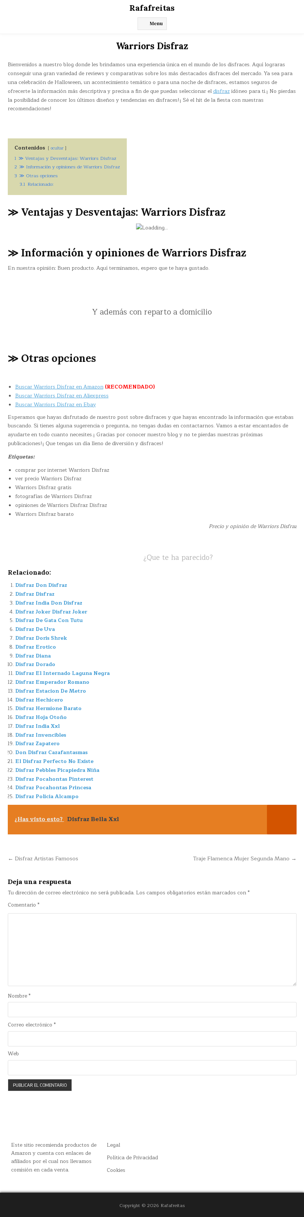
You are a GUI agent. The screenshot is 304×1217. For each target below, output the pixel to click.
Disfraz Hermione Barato (48, 708)
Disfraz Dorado (35, 664)
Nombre (19, 996)
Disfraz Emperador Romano (52, 682)
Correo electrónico (32, 1025)
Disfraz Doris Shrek (41, 638)
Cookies (116, 1170)
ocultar (57, 148)
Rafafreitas (152, 8)
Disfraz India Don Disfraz (48, 603)
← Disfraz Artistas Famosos (43, 858)
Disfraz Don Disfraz (41, 585)
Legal (113, 1145)
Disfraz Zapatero (37, 743)
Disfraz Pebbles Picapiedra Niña (57, 770)
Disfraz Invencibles (40, 735)
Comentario (23, 905)
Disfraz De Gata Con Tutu (49, 620)
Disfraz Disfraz (34, 594)
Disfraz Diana (33, 656)
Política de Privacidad (132, 1157)
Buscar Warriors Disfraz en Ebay (55, 404)
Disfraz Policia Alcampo (47, 796)
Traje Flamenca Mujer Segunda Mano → (245, 858)
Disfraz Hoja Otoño (41, 717)
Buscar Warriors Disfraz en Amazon (59, 387)
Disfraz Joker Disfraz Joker (51, 612)
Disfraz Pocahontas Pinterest (54, 779)
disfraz (221, 91)
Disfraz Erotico (35, 647)
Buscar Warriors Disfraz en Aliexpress (62, 395)
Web (13, 1054)
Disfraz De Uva (35, 629)
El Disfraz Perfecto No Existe (54, 761)
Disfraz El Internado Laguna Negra (62, 673)
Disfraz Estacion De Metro (50, 691)
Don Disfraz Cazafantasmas (51, 752)
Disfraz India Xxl (37, 726)
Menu (156, 23)
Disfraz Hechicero (39, 700)
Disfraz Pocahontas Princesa (53, 787)
